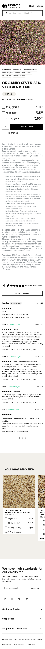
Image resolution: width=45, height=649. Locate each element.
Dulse (7, 176)
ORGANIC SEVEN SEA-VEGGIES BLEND (15, 315)
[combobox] (22, 13)
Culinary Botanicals (30, 70)
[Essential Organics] (12, 6)
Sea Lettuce (10, 186)
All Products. (6, 70)
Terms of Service (19, 644)
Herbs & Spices (7, 73)
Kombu (8, 204)
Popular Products (19, 76)
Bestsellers (17, 70)
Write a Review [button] (23, 293)
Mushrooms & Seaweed (23, 73)
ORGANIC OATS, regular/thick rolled (18, 511)
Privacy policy (6, 644)
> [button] (30, 438)
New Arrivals (6, 76)
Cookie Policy (31, 644)
